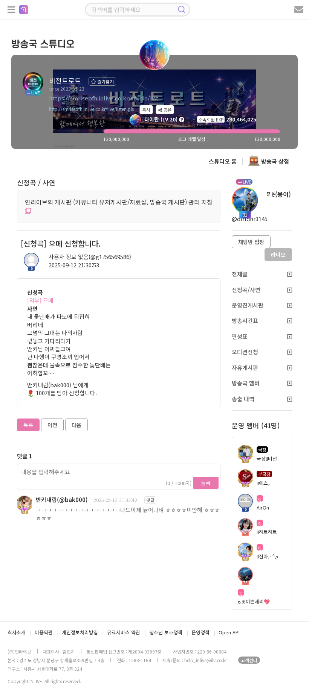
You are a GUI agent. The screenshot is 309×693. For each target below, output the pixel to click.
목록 (28, 425)
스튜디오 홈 (223, 161)
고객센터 (249, 660)
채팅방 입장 (251, 242)
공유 (166, 109)
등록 (206, 483)
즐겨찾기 (105, 81)
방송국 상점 (274, 161)
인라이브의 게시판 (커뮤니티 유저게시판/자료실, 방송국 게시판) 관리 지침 (119, 201)
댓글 (150, 500)
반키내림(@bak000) (62, 499)
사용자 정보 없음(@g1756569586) (90, 257)
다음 (76, 425)
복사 (146, 109)
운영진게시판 (247, 305)
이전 (52, 425)
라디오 (278, 254)
